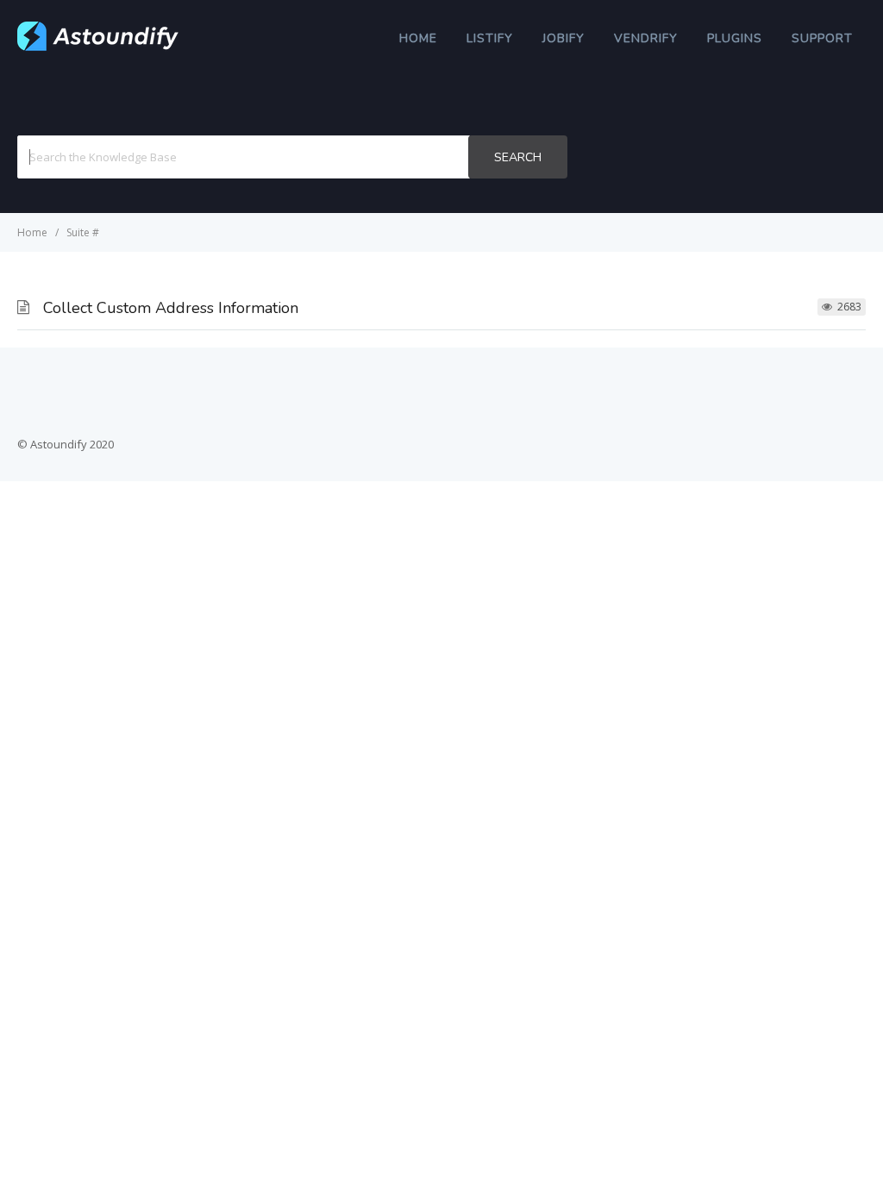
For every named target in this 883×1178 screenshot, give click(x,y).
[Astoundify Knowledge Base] (98, 46)
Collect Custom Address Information (170, 308)
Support (822, 38)
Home (418, 38)
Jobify (563, 38)
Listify (490, 38)
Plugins (734, 38)
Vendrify (646, 38)
